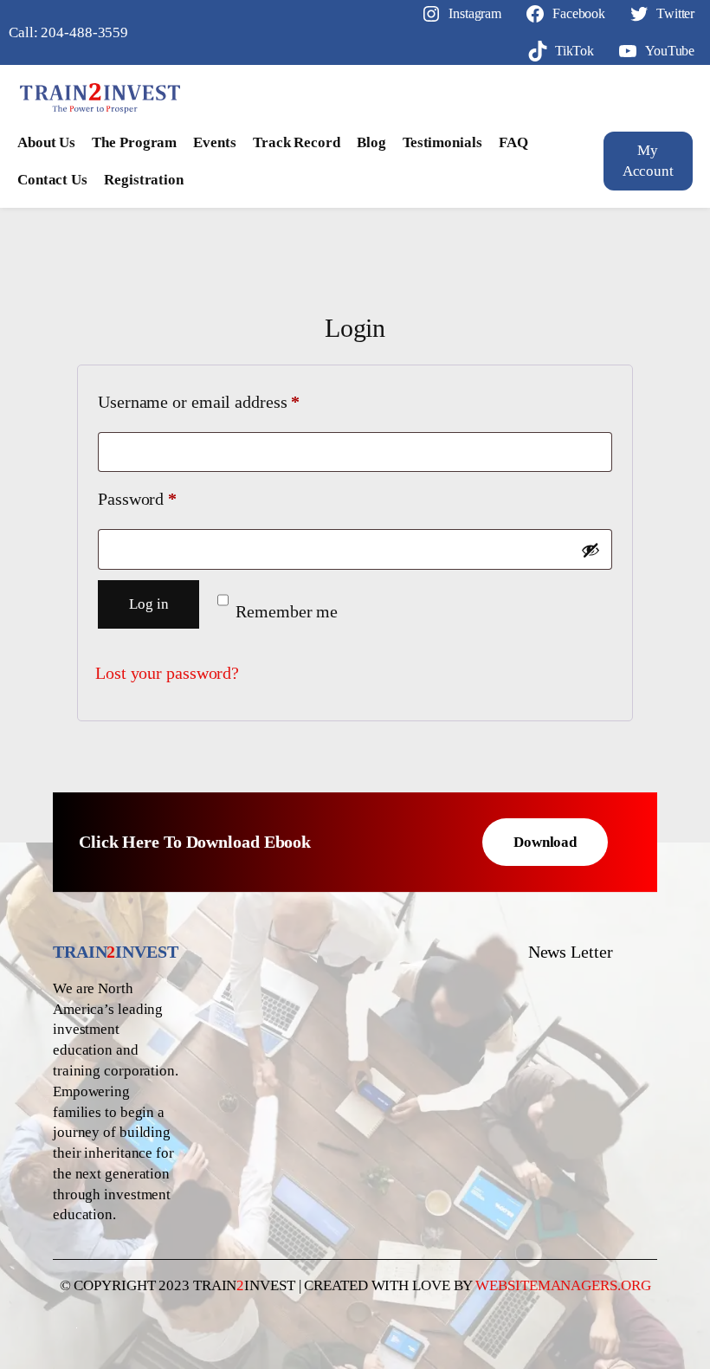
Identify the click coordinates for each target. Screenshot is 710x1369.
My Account (648, 160)
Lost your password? (167, 672)
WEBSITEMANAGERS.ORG (562, 1285)
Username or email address (230, 401)
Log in (148, 604)
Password (168, 498)
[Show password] (590, 549)
